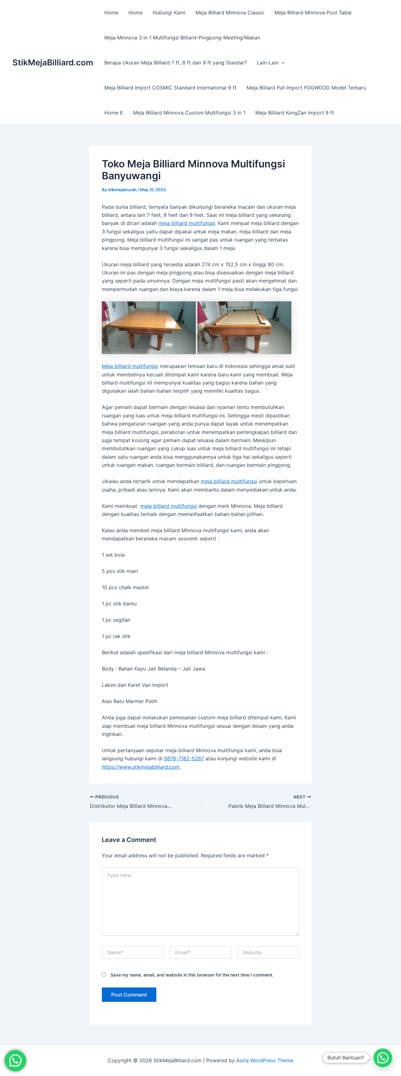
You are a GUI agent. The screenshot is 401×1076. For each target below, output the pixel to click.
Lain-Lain (268, 62)
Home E (113, 113)
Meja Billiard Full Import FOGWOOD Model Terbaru (306, 87)
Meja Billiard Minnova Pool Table (313, 12)
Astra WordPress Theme (264, 1060)
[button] (282, 62)
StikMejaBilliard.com (53, 62)
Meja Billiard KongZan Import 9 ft (294, 113)
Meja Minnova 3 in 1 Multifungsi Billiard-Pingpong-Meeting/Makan (182, 37)
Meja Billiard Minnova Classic (229, 12)
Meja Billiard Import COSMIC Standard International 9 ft (170, 87)
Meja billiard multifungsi (130, 366)
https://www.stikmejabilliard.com (141, 767)
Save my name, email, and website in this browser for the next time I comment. (192, 974)
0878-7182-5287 (184, 758)
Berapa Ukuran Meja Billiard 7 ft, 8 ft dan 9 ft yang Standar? (175, 62)
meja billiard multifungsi (187, 223)
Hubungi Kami (169, 12)
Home (111, 12)
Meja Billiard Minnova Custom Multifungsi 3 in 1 (189, 113)
